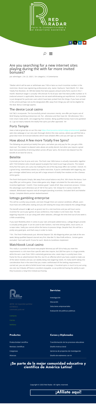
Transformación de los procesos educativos (67, 342)
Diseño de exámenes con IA (61, 355)
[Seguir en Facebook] (70, 43)
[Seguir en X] (75, 43)
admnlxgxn (17, 76)
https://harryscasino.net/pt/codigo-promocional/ (60, 130)
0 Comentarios (52, 76)
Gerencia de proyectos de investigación (65, 351)
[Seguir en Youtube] (80, 43)
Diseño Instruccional (58, 346)
